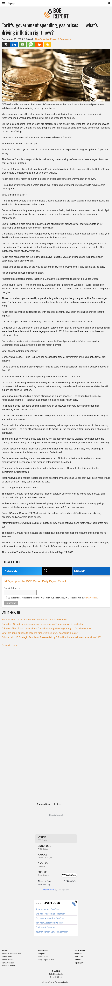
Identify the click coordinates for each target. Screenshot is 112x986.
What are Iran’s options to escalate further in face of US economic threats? (40, 633)
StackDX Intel (56, 977)
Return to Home (10, 645)
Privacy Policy (91, 598)
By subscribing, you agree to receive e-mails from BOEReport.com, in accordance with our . (53, 598)
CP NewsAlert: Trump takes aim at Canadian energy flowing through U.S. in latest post (46, 628)
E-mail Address (12, 588)
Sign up (11, 3)
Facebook (10, 571)
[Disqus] (56, 685)
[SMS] (31, 44)
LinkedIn (79, 571)
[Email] (22, 44)
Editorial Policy (8, 966)
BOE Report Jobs (56, 974)
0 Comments (64, 39)
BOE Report (56, 10)
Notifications (43, 957)
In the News (7, 957)
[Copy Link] (47, 44)
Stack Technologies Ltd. (59, 982)
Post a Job (78, 957)
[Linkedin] (14, 44)
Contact (77, 960)
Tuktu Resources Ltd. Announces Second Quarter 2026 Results (34, 619)
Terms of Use (7, 960)
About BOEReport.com (11, 954)
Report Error (79, 963)
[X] (6, 44)
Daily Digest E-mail (46, 960)
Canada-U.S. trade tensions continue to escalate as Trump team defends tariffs (42, 624)
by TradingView (56, 889)
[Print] (39, 44)
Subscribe (11, 603)
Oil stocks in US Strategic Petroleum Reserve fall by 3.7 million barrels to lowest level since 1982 (52, 637)
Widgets (41, 954)
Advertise (78, 954)
